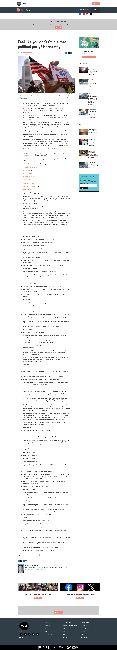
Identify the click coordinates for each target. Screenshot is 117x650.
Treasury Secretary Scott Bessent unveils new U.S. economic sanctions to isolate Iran (93, 154)
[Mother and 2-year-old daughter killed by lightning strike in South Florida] (83, 70)
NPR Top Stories (33, 555)
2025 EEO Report (67, 634)
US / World (24, 555)
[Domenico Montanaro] (21, 568)
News (18, 14)
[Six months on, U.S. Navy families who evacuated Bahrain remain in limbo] (83, 132)
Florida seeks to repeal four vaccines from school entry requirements (92, 114)
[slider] (24, 10)
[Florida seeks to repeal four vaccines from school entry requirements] (83, 112)
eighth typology (27, 155)
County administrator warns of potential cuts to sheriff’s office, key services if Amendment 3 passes (93, 100)
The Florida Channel (67, 622)
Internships (48, 640)
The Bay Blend (89, 51)
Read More (38, 598)
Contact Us (48, 625)
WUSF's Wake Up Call (58, 22)
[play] (18, 10)
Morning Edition (44, 555)
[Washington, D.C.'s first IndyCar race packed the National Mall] (83, 165)
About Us (47, 622)
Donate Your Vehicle (67, 640)
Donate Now (58, 612)
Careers (47, 637)
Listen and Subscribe (89, 57)
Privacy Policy (84, 631)
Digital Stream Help (67, 637)
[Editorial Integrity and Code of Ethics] (38, 587)
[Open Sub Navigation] (20, 14)
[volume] (22, 9)
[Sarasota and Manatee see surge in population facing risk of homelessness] (83, 82)
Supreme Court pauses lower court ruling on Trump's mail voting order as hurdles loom (93, 142)
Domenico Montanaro (27, 52)
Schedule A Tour (84, 637)
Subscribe (58, 27)
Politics (89, 93)
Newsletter (48, 628)
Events (49, 14)
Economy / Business (92, 79)
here (26, 160)
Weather (24, 14)
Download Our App (85, 625)
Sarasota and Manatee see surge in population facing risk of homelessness (93, 84)
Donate (97, 3)
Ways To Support (84, 628)
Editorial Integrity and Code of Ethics (38, 594)
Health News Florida (92, 109)
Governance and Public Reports (70, 625)
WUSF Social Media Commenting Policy (80, 594)
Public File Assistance (67, 631)
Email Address (84, 183)
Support (63, 14)
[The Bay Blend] (89, 42)
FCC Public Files (66, 628)
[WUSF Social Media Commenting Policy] (80, 587)
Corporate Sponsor (85, 622)
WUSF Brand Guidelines (86, 634)
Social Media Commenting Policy (52, 634)
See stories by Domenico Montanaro (35, 570)
